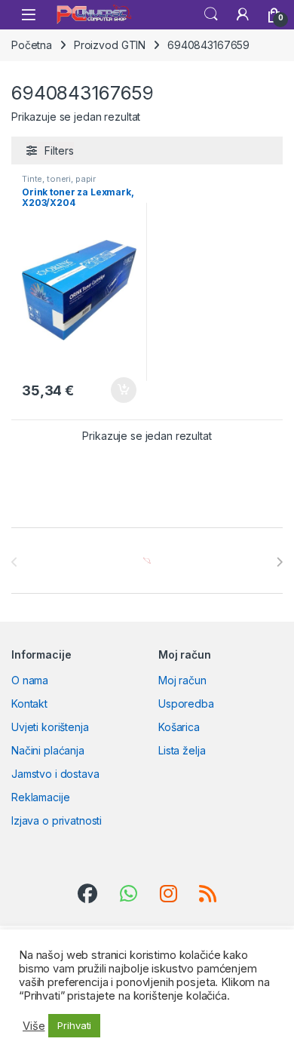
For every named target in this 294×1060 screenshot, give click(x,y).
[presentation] (279, 562)
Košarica (179, 726)
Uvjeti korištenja (50, 726)
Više (33, 1026)
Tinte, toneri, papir (59, 179)
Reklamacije (40, 797)
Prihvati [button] (74, 1025)
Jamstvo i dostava (55, 773)
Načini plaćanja (47, 750)
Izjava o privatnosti (56, 820)
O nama (29, 680)
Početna (31, 44)
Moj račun (182, 680)
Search (211, 14)
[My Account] (242, 14)
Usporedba (186, 703)
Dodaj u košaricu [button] (115, 390)
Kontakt (29, 703)
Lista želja (181, 750)
